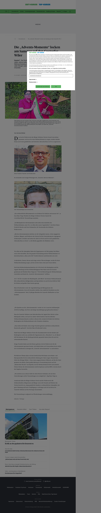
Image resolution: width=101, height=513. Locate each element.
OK (56, 86)
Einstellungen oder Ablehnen (42, 86)
